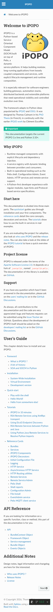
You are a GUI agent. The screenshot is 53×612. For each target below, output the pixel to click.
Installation (12, 373)
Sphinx (17, 604)
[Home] (5, 14)
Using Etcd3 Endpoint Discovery (26, 422)
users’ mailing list (19, 297)
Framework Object (19, 538)
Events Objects (17, 548)
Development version (21, 385)
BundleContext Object (21, 535)
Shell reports (16, 487)
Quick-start (13, 390)
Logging (14, 463)
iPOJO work (16, 121)
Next (43, 588)
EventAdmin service (20, 497)
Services (14, 450)
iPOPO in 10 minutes (21, 412)
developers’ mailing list (15, 327)
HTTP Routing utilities (21, 473)
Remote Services (18, 477)
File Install (15, 494)
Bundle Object (17, 545)
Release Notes (14, 577)
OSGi (32, 111)
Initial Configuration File (22, 460)
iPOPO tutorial (14, 243)
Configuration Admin (20, 490)
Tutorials (11, 407)
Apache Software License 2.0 (18, 265)
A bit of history (17, 365)
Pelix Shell (15, 484)
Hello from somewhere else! (24, 402)
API (9, 530)
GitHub (10, 275)
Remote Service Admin (21, 480)
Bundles (14, 446)
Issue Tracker (33, 317)
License (10, 581)
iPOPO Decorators (19, 456)
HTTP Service (17, 467)
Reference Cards (15, 441)
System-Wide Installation (22, 378)
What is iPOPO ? (18, 361)
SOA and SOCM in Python (23, 368)
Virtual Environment (20, 382)
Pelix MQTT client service (23, 501)
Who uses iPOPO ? (16, 574)
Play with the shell (19, 395)
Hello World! (16, 399)
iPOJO (22, 111)
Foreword (12, 356)
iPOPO (28, 4)
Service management (20, 542)
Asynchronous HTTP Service (24, 470)
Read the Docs (11, 607)
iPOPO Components (20, 453)
